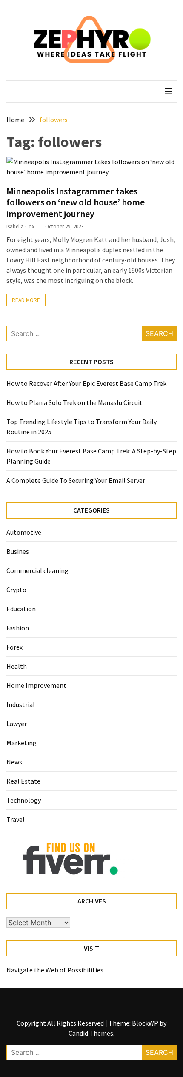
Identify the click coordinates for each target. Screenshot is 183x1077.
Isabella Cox (20, 226)
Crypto (16, 589)
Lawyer (16, 723)
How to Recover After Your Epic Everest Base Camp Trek (86, 383)
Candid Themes (91, 1033)
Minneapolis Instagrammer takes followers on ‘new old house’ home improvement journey (75, 202)
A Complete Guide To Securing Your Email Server (75, 480)
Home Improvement (36, 685)
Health (16, 666)
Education (21, 608)
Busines (17, 551)
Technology (23, 800)
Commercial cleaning (37, 570)
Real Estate (23, 781)
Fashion (17, 628)
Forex (14, 647)
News (14, 762)
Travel (15, 819)
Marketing (21, 742)
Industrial (20, 704)
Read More (26, 300)
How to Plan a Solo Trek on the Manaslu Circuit (74, 402)
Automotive (23, 532)
